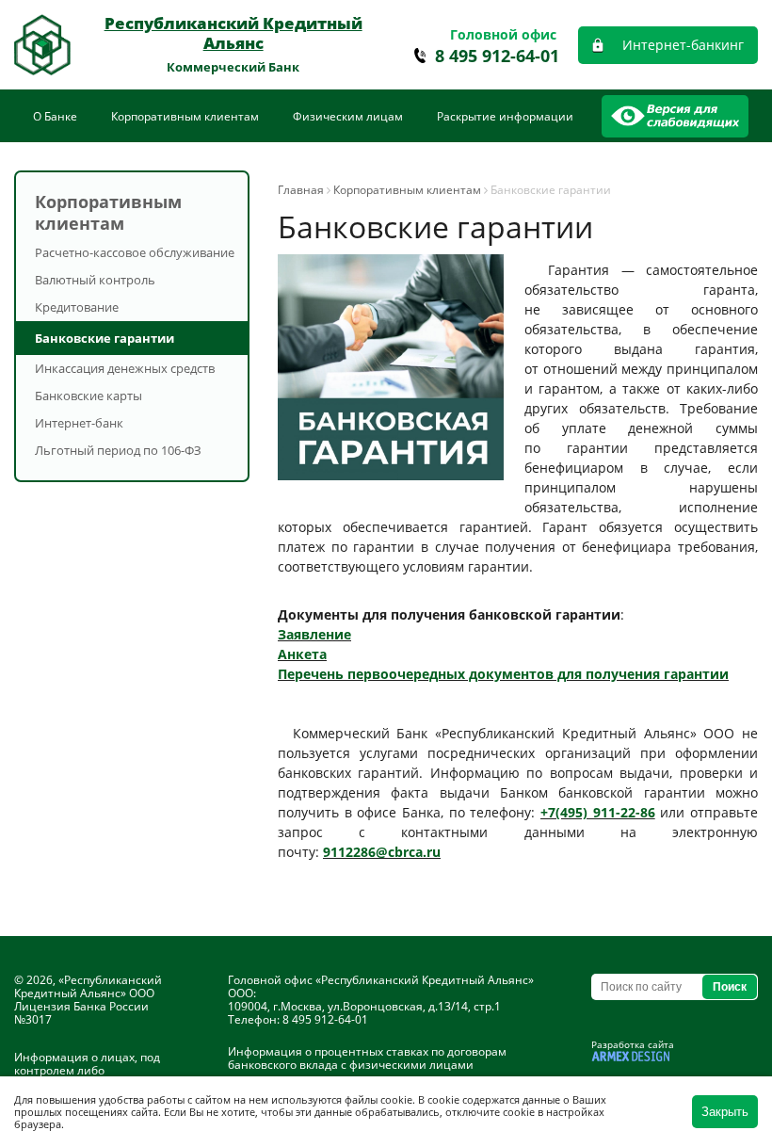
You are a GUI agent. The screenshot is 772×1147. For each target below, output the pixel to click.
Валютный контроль (95, 279)
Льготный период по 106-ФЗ (118, 450)
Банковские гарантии (104, 338)
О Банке (55, 116)
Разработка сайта (632, 1044)
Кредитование (77, 307)
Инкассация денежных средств (125, 368)
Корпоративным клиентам (185, 116)
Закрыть (724, 1112)
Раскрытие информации (505, 116)
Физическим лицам (348, 116)
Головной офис (503, 34)
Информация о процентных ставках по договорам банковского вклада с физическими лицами (367, 1058)
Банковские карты (88, 395)
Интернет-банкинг (683, 45)
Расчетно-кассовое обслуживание (134, 252)
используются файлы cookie (341, 1099)
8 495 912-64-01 (497, 56)
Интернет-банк (79, 422)
